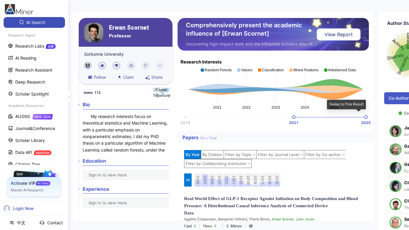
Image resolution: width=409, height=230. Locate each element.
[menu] (34, 111)
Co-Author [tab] (399, 98)
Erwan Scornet (129, 27)
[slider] (294, 117)
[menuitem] (34, 22)
